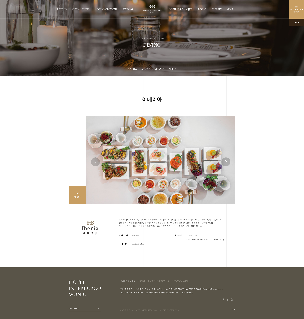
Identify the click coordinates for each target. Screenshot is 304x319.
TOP (232, 310)
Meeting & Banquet (180, 9)
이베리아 (172, 69)
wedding (128, 9)
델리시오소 (132, 69)
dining (202, 9)
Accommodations (106, 9)
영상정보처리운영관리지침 (158, 281)
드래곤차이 (145, 69)
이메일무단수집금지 (180, 281)
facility (217, 9)
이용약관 (141, 281)
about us (61, 9)
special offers (80, 9)
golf (230, 9)
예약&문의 (77, 197)
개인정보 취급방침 (127, 281)
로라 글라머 (159, 69)
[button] (225, 161)
